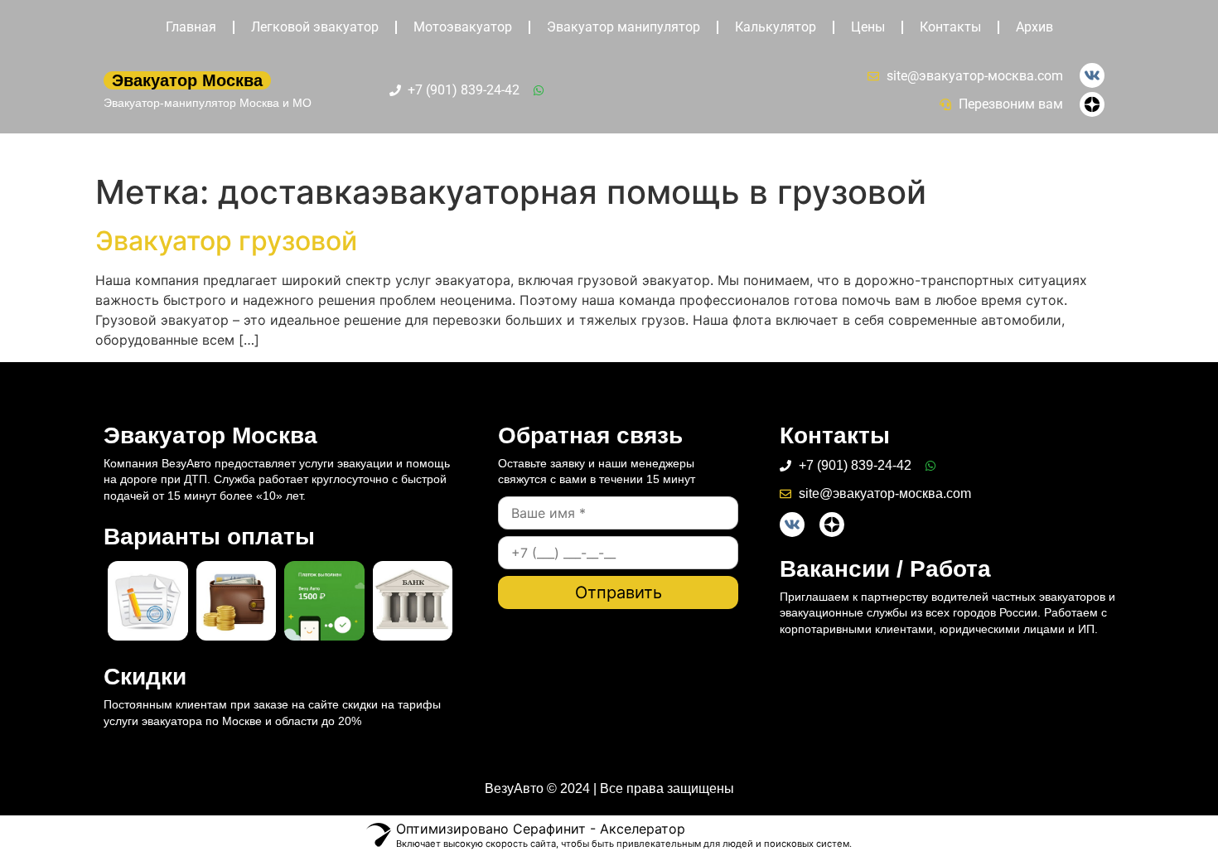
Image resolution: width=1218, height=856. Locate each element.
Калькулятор (775, 27)
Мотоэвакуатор (462, 27)
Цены (868, 27)
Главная (191, 27)
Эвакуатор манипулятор (623, 27)
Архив (1034, 27)
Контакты (950, 27)
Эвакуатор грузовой (226, 241)
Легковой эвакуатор (315, 27)
